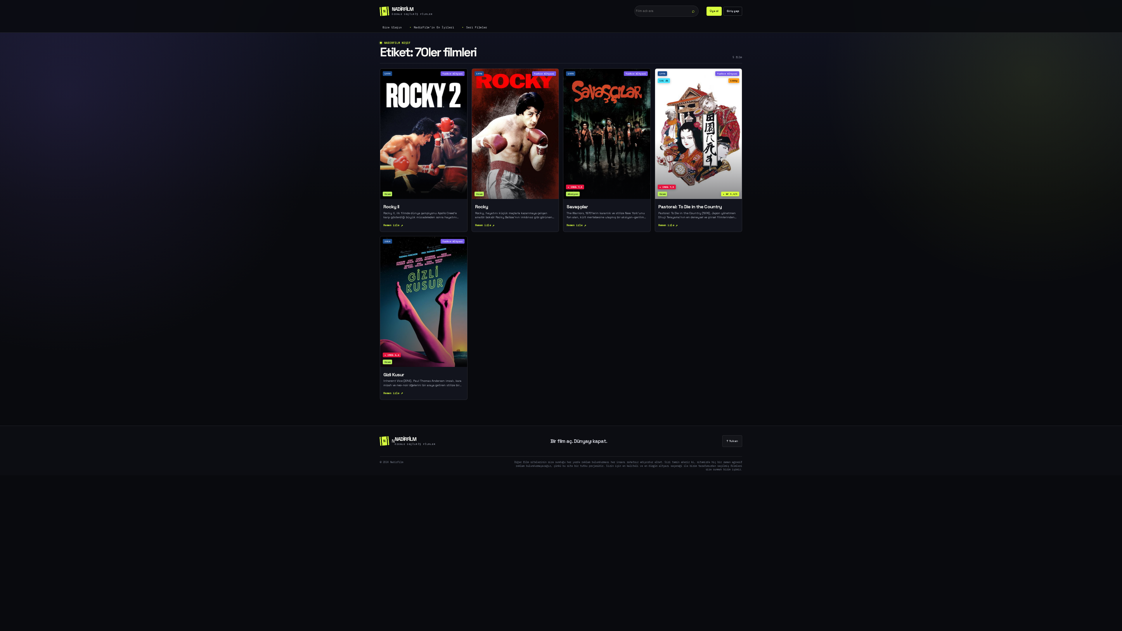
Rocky (481, 206)
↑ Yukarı (732, 441)
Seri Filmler (476, 27)
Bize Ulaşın (392, 27)
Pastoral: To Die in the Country (690, 206)
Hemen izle (391, 225)
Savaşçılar (577, 206)
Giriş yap (733, 11)
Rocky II (391, 206)
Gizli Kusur (393, 374)
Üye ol (714, 11)
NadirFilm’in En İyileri (434, 27)
